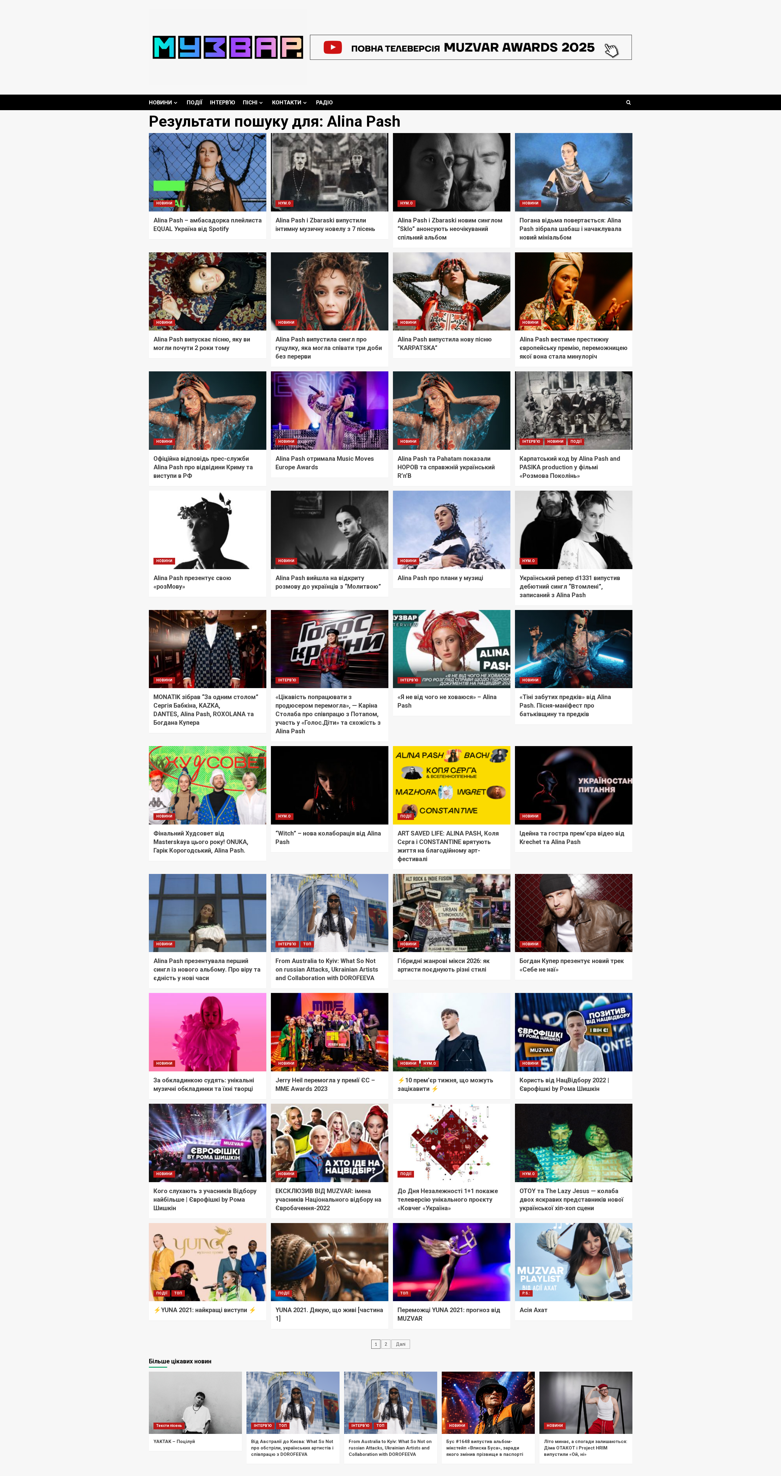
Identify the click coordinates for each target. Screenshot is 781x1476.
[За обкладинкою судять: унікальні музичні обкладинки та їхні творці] (207, 1032)
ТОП (307, 944)
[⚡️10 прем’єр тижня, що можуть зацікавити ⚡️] (451, 1032)
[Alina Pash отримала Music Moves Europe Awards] (329, 410)
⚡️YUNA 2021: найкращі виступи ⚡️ (204, 1310)
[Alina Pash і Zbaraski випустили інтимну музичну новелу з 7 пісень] (329, 172)
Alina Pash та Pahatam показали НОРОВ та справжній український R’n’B (446, 467)
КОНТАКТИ (286, 102)
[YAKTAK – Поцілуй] (195, 1403)
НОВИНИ (160, 102)
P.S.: (526, 1293)
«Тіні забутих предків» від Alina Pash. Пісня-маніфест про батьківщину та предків (565, 705)
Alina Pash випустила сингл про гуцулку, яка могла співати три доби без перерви (328, 348)
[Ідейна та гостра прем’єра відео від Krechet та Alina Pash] (573, 785)
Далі (400, 1344)
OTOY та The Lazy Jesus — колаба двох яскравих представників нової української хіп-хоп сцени (572, 1199)
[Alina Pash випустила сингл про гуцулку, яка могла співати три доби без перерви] (329, 291)
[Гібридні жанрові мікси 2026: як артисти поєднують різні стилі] (451, 913)
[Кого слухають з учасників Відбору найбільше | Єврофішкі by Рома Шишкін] (207, 1143)
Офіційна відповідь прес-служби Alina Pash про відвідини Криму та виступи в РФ (203, 467)
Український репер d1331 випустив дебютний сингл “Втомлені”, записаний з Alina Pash (570, 586)
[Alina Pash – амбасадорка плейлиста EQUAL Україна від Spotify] (207, 172)
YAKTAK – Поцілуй (174, 1441)
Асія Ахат (534, 1310)
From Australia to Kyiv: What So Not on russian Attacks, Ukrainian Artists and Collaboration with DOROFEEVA (326, 969)
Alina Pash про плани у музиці (440, 578)
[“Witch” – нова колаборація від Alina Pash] (329, 785)
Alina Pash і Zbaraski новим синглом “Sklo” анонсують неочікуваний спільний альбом (450, 229)
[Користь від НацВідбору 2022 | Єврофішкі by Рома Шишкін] (573, 1032)
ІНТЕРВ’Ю (222, 102)
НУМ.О (284, 203)
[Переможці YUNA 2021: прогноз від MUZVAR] (451, 1262)
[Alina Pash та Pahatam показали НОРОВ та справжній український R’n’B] (451, 410)
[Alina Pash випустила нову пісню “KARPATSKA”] (451, 291)
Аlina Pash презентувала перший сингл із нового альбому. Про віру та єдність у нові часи (207, 969)
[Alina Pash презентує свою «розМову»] (207, 530)
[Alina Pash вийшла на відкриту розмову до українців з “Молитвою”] (329, 530)
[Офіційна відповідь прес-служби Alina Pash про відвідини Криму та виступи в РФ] (207, 410)
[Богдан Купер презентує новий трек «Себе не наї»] (573, 913)
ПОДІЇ (194, 102)
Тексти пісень (169, 1426)
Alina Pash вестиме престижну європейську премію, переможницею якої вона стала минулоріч (574, 348)
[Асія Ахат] (573, 1262)
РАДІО (324, 102)
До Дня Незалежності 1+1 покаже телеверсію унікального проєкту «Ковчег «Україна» (448, 1199)
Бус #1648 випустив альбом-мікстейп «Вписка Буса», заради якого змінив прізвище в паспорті (484, 1448)
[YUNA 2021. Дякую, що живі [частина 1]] (329, 1262)
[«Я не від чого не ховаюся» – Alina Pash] (451, 649)
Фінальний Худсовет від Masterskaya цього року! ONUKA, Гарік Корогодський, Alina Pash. (200, 842)
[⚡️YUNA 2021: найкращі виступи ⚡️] (207, 1262)
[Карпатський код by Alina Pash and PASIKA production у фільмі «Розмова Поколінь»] (573, 410)
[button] (628, 102)
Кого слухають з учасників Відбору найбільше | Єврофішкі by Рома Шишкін (205, 1199)
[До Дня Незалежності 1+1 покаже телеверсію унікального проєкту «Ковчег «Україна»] (451, 1143)
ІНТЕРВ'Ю (531, 441)
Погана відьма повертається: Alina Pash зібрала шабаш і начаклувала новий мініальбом (570, 229)
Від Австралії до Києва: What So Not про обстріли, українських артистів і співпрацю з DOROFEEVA (292, 1448)
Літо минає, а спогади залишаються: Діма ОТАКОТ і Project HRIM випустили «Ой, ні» (585, 1448)
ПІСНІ (250, 102)
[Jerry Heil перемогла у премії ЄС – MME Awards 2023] (329, 1032)
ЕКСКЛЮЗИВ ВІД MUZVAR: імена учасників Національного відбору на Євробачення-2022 (328, 1199)
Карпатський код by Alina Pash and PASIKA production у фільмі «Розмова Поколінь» (570, 467)
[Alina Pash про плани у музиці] (451, 530)
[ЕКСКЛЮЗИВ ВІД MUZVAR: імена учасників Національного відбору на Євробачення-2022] (329, 1143)
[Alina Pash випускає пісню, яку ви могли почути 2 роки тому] (207, 291)
